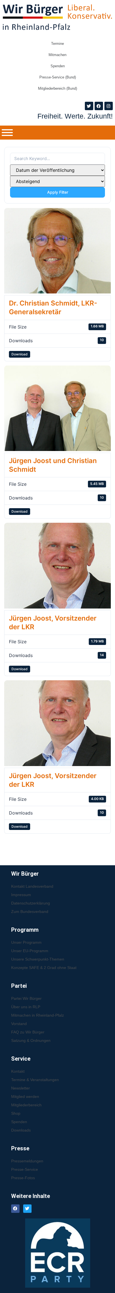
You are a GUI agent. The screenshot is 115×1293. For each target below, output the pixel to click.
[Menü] (7, 132)
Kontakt (18, 1071)
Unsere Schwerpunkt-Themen (37, 959)
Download (19, 354)
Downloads (21, 1130)
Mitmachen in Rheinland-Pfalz (37, 1015)
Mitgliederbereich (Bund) (57, 88)
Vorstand (19, 1023)
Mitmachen (57, 55)
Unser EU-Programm (29, 951)
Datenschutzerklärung (30, 903)
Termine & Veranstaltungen (35, 1079)
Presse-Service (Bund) (57, 77)
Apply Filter (57, 192)
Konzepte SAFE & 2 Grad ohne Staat (43, 967)
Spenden (58, 66)
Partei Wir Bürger (26, 998)
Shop (15, 1113)
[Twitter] (89, 106)
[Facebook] (99, 106)
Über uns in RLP (25, 1007)
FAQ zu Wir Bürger (27, 1032)
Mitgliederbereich (26, 1105)
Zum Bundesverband (29, 911)
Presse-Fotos (23, 1178)
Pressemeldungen (27, 1161)
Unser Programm (26, 942)
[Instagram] (108, 106)
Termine (57, 43)
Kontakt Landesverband (32, 886)
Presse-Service (24, 1169)
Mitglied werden (25, 1096)
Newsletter (20, 1088)
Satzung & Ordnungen (31, 1040)
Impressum (21, 894)
